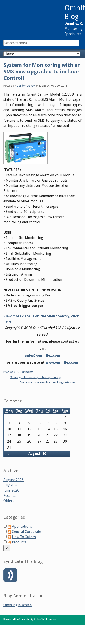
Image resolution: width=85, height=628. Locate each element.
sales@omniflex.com (42, 355)
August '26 (37, 453)
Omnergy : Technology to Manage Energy (35, 377)
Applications (22, 526)
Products (9, 372)
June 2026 (11, 490)
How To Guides (24, 537)
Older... (8, 501)
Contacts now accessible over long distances (47, 382)
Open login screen (17, 605)
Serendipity (26, 619)
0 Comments (25, 372)
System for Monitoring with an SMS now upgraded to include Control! (42, 71)
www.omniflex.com (62, 362)
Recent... (9, 495)
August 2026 (13, 480)
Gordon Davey (26, 85)
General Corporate (26, 532)
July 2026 (10, 485)
